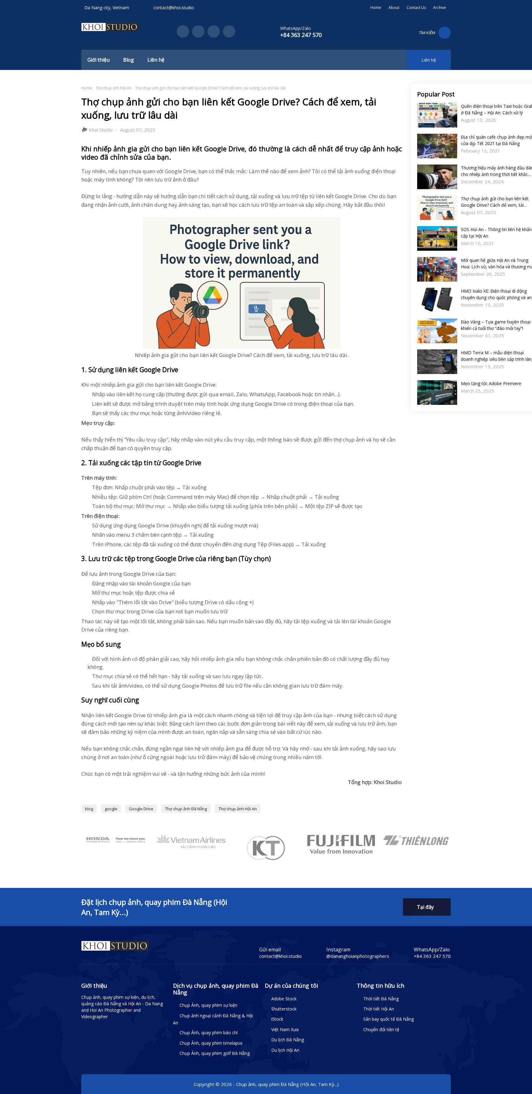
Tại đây (425, 907)
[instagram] (214, 31)
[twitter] (198, 31)
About (394, 7)
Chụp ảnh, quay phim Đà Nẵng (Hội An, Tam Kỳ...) (287, 1084)
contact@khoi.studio (173, 7)
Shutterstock (283, 1009)
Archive (439, 7)
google (111, 808)
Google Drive (141, 808)
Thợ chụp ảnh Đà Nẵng (186, 808)
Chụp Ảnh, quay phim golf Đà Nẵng (214, 1053)
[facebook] (183, 31)
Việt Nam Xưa (285, 1029)
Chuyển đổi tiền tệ (381, 1029)
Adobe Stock (283, 999)
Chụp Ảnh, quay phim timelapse (211, 1043)
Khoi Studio (101, 130)
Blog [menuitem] (128, 59)
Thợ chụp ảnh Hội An (113, 88)
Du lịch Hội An (285, 1050)
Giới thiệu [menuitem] (98, 59)
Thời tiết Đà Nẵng (381, 999)
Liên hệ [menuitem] (155, 59)
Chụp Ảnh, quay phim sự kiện (208, 1005)
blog (89, 808)
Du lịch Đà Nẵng (287, 1040)
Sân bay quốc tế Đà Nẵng (388, 1019)
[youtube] (229, 31)
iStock (277, 1019)
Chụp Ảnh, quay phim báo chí (208, 1032)
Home (375, 7)
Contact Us (416, 7)
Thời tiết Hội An (378, 1009)
